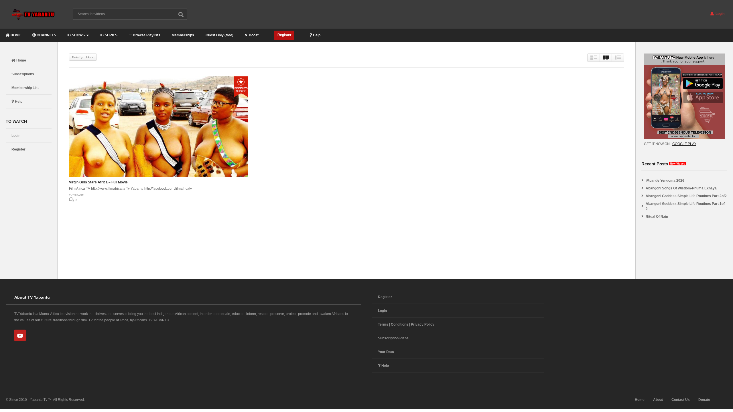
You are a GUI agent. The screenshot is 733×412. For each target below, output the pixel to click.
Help (316, 35)
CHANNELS (46, 35)
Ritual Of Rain (657, 217)
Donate (704, 400)
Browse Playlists (146, 35)
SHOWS (78, 35)
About (658, 400)
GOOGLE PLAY (684, 144)
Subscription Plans (393, 338)
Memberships (183, 35)
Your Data (386, 352)
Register (284, 35)
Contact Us (680, 400)
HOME (15, 35)
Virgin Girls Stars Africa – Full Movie (98, 182)
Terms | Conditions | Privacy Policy (406, 324)
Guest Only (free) (219, 35)
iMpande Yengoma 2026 (665, 181)
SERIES (110, 35)
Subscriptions (22, 74)
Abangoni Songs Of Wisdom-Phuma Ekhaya (681, 188)
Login (719, 14)
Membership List (25, 88)
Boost (253, 35)
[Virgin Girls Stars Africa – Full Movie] (158, 126)
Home (20, 60)
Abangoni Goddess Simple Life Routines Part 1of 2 (685, 206)
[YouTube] (20, 335)
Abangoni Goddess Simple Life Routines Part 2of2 (686, 196)
